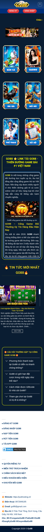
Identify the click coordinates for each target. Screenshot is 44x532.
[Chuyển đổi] (6, 361)
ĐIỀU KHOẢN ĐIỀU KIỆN (15, 478)
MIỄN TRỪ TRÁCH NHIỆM (16, 469)
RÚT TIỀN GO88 (10, 439)
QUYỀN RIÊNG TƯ (12, 464)
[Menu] (40, 4)
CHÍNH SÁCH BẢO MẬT (15, 473)
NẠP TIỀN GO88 (10, 434)
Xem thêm (22, 331)
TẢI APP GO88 (10, 444)
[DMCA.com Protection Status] (14, 449)
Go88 (30, 529)
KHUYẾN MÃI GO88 (13, 483)
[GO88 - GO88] (22, 4)
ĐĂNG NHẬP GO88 (12, 429)
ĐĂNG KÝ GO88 (10, 423)
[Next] (39, 313)
